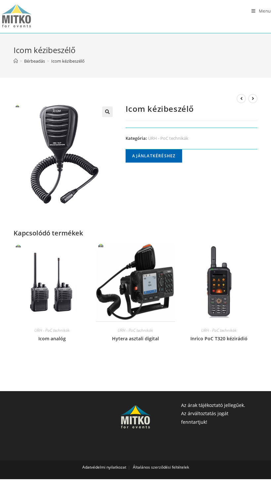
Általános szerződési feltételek (161, 467)
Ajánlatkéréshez (153, 156)
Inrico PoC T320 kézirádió (219, 338)
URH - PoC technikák (168, 138)
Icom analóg (52, 338)
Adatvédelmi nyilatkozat (104, 467)
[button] (107, 112)
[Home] (16, 61)
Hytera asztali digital (135, 338)
